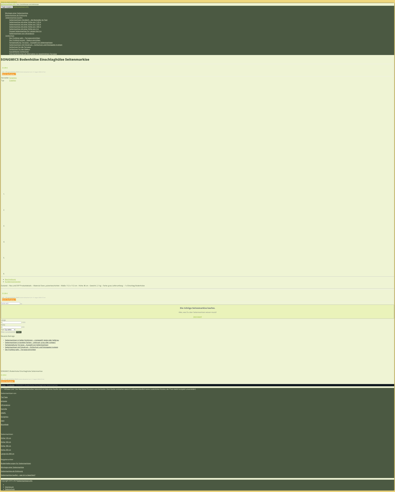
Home (3, 385)
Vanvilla (4, 409)
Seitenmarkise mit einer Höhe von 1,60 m (25, 24)
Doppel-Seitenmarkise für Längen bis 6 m (25, 31)
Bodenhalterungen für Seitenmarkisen (16, 463)
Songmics (13, 78)
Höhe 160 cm (6, 442)
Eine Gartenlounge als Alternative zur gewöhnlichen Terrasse (33, 54)
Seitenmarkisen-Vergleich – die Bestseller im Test (28, 20)
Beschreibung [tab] (10, 279)
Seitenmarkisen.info (21, 7)
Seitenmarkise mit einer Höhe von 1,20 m (25, 22)
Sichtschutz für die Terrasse (20, 47)
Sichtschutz (9, 36)
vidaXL (3, 413)
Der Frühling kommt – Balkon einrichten (24, 40)
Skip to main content (9, 2)
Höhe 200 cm (6, 450)
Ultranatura (5, 405)
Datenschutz (10, 489)
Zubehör (12, 80)
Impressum (9, 487)
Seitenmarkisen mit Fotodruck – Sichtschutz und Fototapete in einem (35, 45)
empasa (4, 401)
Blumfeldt (4, 424)
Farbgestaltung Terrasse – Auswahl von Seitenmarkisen (31, 42)
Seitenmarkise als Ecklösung (16, 15)
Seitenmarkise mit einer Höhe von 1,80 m (25, 27)
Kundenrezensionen (13, 282)
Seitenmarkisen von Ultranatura (21, 33)
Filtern (19, 332)
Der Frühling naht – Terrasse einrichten (24, 38)
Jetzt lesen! (197, 317)
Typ (2, 329)
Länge (3, 320)
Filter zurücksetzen (8, 332)
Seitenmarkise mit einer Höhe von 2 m (24, 29)
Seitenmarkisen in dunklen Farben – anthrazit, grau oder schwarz (30, 342)
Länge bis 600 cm (7, 454)
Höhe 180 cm (6, 446)
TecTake (4, 397)
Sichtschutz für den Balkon (19, 49)
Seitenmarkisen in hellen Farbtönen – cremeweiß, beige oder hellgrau (32, 340)
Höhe (3, 325)
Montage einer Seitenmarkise (16, 13)
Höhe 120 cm (6, 438)
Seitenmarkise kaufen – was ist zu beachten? (18, 475)
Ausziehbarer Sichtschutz (19, 51)
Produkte (10, 385)
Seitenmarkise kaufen (13, 18)
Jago (2, 421)
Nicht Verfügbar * (9, 74)
